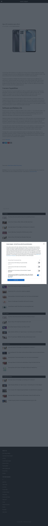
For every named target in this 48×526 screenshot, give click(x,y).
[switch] (38, 262)
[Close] (44, 244)
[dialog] (24, 263)
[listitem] (24, 260)
